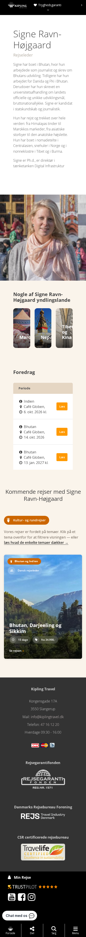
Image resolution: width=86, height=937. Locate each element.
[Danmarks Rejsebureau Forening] (43, 818)
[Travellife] (43, 853)
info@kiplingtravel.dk (47, 716)
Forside (10, 933)
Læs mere (61, 407)
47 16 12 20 (50, 724)
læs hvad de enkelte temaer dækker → (36, 542)
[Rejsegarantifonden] (43, 780)
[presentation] (47, 5)
